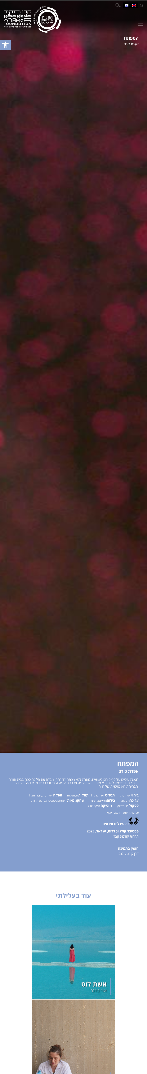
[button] (5, 45)
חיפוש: (118, 5)
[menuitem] (134, 5)
